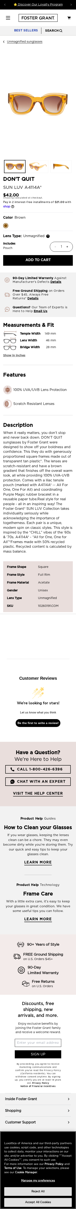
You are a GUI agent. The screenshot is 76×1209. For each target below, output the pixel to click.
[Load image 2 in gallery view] (38, 166)
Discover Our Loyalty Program (40, 4)
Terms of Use (13, 1168)
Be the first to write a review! (38, 723)
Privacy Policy (54, 1164)
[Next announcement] (71, 4)
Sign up (38, 1054)
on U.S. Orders (42, 986)
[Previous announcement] (5, 4)
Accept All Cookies (38, 1202)
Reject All (37, 1191)
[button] (8, 17)
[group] (38, 1099)
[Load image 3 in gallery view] (61, 166)
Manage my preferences (38, 1180)
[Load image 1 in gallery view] (14, 166)
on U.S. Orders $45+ (38, 959)
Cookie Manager (26, 1172)
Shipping (8, 198)
